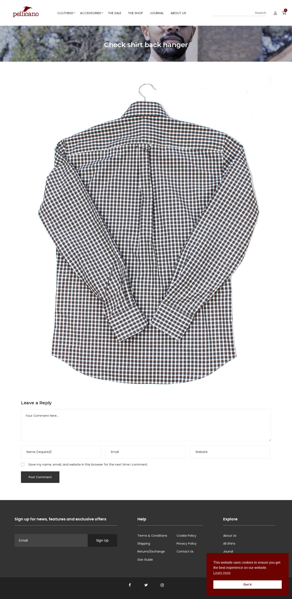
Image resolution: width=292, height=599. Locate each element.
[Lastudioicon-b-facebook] (130, 585)
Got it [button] (247, 584)
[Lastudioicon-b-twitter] (146, 585)
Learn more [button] (222, 573)
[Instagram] (162, 585)
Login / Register (275, 13)
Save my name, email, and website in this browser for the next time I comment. (88, 464)
